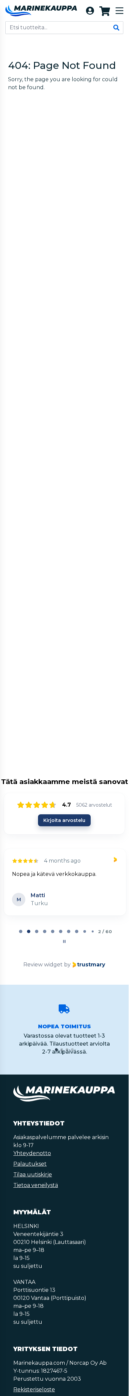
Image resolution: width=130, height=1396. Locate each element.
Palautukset (30, 1169)
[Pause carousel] (64, 946)
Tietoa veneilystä (35, 1190)
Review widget (43, 970)
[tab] (21, 937)
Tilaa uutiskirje (32, 1180)
